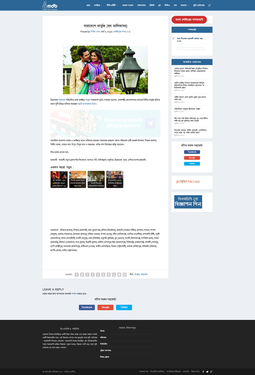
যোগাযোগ (186, 371)
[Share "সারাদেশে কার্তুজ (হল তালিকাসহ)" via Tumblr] (92, 274)
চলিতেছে (103, 337)
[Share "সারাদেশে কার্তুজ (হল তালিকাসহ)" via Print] (124, 274)
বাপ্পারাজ (62, 99)
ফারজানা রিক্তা (90, 103)
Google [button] (105, 307)
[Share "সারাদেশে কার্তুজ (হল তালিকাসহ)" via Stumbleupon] (114, 274)
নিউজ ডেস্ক (95, 31)
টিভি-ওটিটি (111, 5)
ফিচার (102, 331)
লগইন (74, 293)
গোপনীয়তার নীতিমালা (173, 371)
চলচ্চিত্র (97, 5)
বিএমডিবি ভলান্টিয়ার (157, 371)
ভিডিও (167, 5)
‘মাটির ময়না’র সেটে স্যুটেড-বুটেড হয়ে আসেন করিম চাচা (190, 98)
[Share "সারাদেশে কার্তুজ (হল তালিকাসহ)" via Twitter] (82, 274)
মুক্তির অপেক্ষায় (105, 350)
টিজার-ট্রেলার (104, 357)
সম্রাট (80, 103)
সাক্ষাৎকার (141, 5)
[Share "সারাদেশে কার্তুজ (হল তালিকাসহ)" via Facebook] (76, 274)
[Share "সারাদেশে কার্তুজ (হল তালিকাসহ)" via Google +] (87, 274)
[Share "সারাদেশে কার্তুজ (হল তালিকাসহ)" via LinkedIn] (103, 274)
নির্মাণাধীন (103, 344)
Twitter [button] (124, 307)
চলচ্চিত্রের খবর (120, 31)
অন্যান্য (183, 5)
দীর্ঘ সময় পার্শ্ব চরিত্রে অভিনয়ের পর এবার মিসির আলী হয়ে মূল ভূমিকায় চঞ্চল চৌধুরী (191, 119)
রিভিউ (152, 5)
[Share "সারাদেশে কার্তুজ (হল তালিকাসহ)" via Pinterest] (98, 274)
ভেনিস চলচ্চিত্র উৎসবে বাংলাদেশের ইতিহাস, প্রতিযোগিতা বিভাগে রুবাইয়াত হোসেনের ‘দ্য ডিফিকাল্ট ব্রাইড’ (189, 85)
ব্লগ (159, 5)
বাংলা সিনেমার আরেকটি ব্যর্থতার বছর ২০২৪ (190, 39)
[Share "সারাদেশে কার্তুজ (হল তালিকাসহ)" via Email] (119, 274)
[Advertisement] (105, 209)
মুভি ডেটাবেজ (198, 5)
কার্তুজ (87, 99)
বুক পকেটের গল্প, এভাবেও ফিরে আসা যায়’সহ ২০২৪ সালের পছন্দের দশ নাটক (191, 48)
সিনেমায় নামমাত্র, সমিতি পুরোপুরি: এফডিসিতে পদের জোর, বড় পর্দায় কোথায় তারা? (190, 131)
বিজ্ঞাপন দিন (195, 371)
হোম (88, 5)
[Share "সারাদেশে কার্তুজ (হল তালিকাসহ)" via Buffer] (108, 274)
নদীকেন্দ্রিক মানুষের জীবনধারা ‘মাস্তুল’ (187, 109)
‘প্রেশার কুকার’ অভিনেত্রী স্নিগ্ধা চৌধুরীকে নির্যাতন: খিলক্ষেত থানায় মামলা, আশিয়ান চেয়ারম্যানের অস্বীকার (191, 71)
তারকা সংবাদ (127, 5)
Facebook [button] (87, 307)
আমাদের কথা (143, 371)
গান (175, 5)
